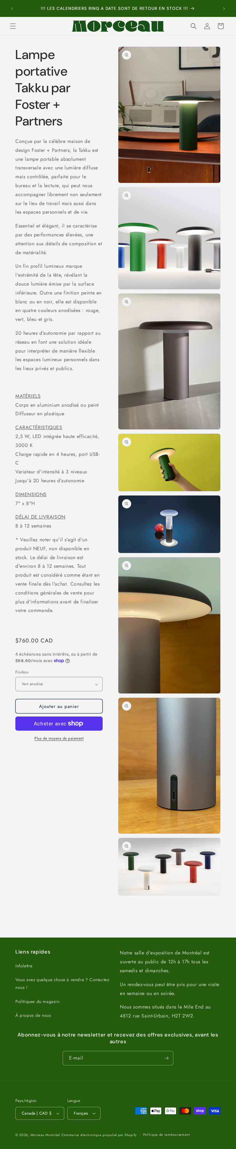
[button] (13, 26)
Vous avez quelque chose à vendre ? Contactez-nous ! (62, 983)
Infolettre (24, 966)
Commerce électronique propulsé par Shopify (99, 1134)
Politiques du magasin (37, 1001)
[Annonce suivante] (224, 8)
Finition (22, 672)
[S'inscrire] (166, 1058)
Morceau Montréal (45, 1134)
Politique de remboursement (166, 1134)
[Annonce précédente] (12, 8)
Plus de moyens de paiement (59, 738)
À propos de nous (33, 1015)
